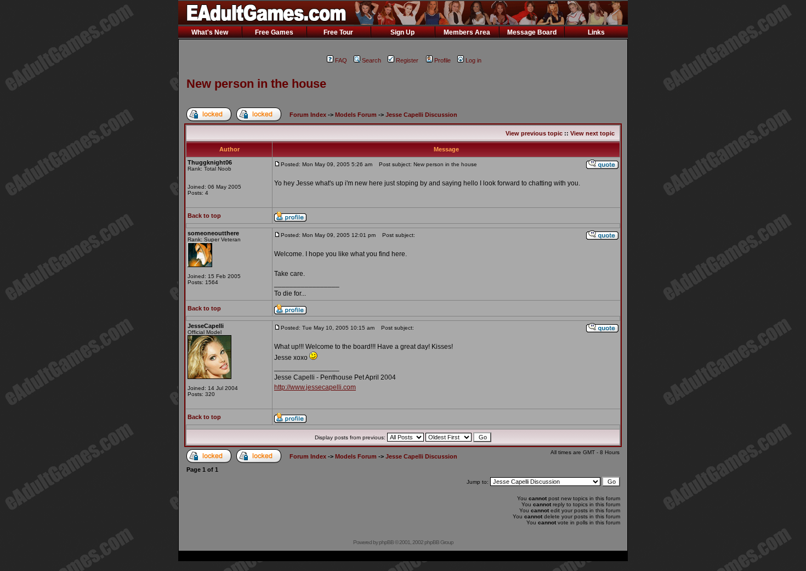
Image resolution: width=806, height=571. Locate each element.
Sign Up (402, 32)
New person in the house (256, 84)
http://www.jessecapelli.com (315, 387)
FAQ (341, 60)
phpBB (386, 542)
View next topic (592, 133)
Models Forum (356, 114)
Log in (473, 60)
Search (371, 60)
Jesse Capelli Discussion (421, 114)
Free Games (274, 32)
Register (407, 60)
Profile (442, 60)
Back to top (204, 215)
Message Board (532, 32)
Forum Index (308, 114)
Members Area (467, 32)
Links (596, 32)
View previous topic (534, 133)
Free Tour (338, 32)
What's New (209, 32)
